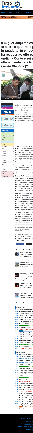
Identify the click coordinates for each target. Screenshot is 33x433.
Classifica (5, 130)
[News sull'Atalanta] (11, 5)
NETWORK (24, 418)
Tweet (29, 244)
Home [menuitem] (3, 12)
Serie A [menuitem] (10, 12)
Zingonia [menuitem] (28, 12)
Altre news (22, 226)
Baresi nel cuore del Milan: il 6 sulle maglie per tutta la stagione (26, 285)
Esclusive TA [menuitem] (19, 12)
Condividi (20, 244)
